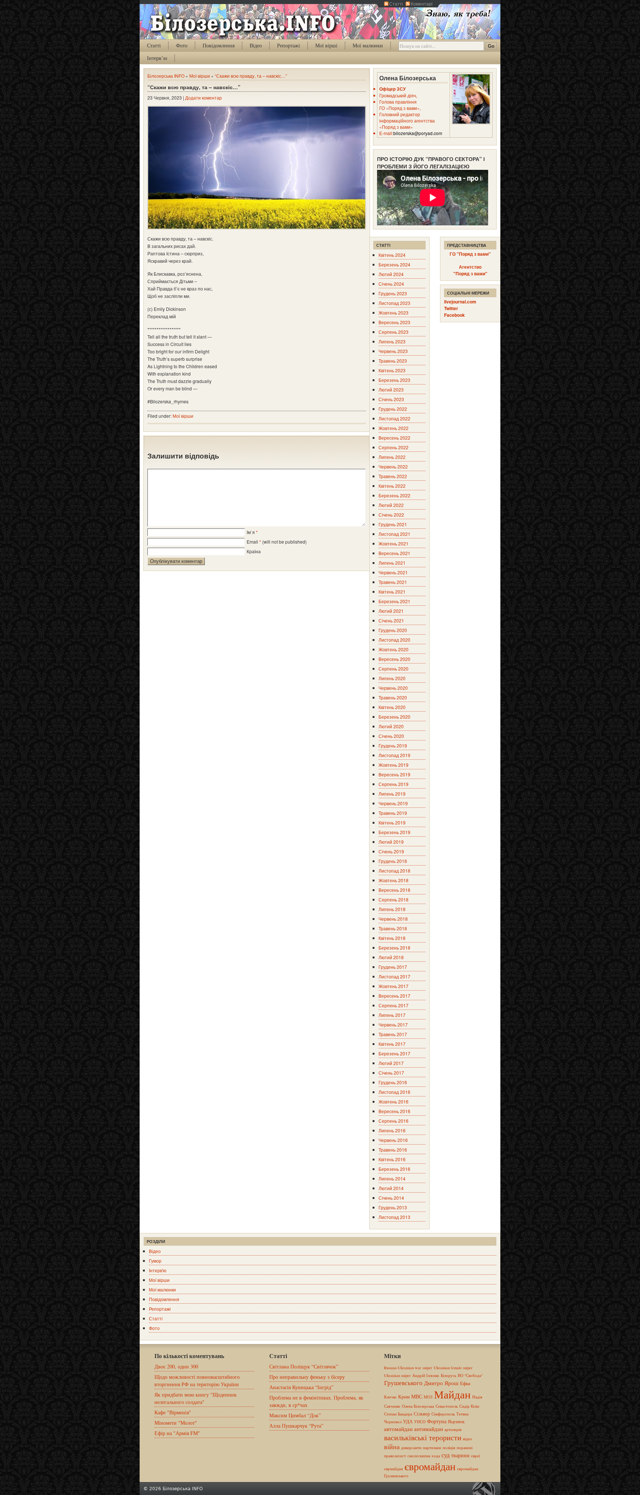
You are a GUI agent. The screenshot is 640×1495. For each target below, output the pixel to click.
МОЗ (428, 1397)
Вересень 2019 (394, 774)
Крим (404, 1396)
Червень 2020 (393, 688)
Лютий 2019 (391, 842)
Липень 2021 (392, 563)
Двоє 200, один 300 (176, 1366)
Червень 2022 (393, 466)
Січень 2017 (391, 1072)
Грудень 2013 (393, 1207)
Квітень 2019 (392, 822)
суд (445, 1455)
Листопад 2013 (394, 1217)
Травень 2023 (393, 360)
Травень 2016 (393, 1149)
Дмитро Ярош (441, 1383)
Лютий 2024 (391, 274)
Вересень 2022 (394, 437)
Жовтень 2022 (394, 428)
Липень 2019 (392, 793)
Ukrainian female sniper (453, 1367)
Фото (181, 45)
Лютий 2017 (391, 1063)
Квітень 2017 (392, 1044)
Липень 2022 (392, 457)
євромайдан (430, 1466)
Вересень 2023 (394, 322)
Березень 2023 (394, 380)
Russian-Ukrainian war (402, 1367)
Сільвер (422, 1413)
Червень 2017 (393, 1024)
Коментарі (422, 3)
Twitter (451, 308)
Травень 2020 (393, 697)
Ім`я (251, 532)
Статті (396, 3)
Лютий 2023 (391, 389)
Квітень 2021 (392, 591)
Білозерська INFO (165, 76)
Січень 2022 (391, 514)
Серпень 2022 (394, 447)
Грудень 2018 (393, 861)
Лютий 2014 (391, 1188)
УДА (408, 1421)
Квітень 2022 (392, 486)
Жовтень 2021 (394, 543)
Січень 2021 (391, 620)
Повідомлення (218, 45)
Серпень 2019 (394, 784)
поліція (449, 1447)
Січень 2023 (391, 399)
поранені (465, 1447)
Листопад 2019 (394, 755)
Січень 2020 (391, 736)
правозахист (395, 1455)
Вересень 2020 (394, 659)
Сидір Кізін (469, 1406)
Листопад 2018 (394, 870)
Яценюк (456, 1421)
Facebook (454, 315)
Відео (256, 45)
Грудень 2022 (393, 409)
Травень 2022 (393, 476)
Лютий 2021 (391, 611)
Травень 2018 (393, 928)
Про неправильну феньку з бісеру (307, 1376)
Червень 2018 (393, 919)
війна (392, 1446)
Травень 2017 (393, 1034)
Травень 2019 (393, 813)
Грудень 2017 (393, 967)
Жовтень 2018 (394, 880)
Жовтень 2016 (394, 1101)
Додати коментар (203, 97)
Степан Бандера (398, 1414)
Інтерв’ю (157, 57)
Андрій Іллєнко (425, 1375)
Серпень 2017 (394, 1005)
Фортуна (436, 1421)
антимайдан (428, 1428)
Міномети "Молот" (175, 1422)
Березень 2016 (394, 1169)
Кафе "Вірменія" (172, 1412)
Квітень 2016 (392, 1159)
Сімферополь (443, 1414)
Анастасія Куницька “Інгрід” (301, 1387)
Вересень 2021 (394, 553)
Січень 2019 (391, 851)
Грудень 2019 (393, 745)
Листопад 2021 (394, 534)
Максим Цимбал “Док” (295, 1415)
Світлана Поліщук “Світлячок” (303, 1366)
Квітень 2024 (392, 255)
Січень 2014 (391, 1198)
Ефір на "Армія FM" (177, 1433)
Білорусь (448, 1375)
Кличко (390, 1397)
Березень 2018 (394, 947)
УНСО (420, 1421)
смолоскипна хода (423, 1455)
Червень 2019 (393, 803)
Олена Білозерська (418, 1406)
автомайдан (398, 1428)
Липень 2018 (392, 909)
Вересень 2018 (394, 890)
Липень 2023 (392, 341)
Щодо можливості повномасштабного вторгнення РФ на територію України (197, 1380)
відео (467, 1438)
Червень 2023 (393, 351)
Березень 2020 (394, 716)
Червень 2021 (393, 572)
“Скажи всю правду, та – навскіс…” (251, 76)
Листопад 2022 (394, 418)
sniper (427, 1367)
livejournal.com (460, 301)
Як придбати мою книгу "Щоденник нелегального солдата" (195, 1398)
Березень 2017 (394, 1053)
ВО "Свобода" (470, 1375)
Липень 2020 (392, 678)
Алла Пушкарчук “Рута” (296, 1425)
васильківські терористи (422, 1437)
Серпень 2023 (394, 332)
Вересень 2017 (394, 995)
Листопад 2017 (394, 976)
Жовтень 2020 (394, 649)
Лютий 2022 (391, 505)
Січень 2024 (391, 283)
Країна (254, 551)
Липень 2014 (392, 1178)
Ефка (465, 1383)
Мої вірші (326, 45)
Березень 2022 (394, 495)
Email (252, 541)
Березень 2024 (394, 264)
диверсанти (411, 1447)
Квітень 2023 (392, 370)
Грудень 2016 (393, 1082)
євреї (475, 1455)
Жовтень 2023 (394, 312)
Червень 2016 (393, 1140)
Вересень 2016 (394, 1111)
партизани (432, 1447)
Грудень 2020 (393, 630)
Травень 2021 (393, 582)
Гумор (155, 1260)
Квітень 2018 (392, 938)
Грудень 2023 (393, 293)
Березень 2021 (394, 601)
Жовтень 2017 (394, 986)
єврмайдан (393, 1468)
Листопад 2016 (394, 1092)
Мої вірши (199, 76)
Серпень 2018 (394, 899)
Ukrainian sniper (397, 1375)
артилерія (452, 1429)
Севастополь (447, 1406)
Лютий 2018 (391, 957)
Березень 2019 (394, 832)
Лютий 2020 (391, 726)
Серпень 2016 (394, 1121)
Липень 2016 (392, 1130)
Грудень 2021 (393, 524)
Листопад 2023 (394, 303)
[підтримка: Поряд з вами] (485, 1488)
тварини (460, 1455)
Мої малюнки (368, 45)
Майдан (452, 1394)
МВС (416, 1396)
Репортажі (288, 45)
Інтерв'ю (157, 1270)
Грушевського (403, 1382)
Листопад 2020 (394, 639)
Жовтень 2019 (394, 765)
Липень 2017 (392, 1015)
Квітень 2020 (392, 707)
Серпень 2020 (394, 668)
